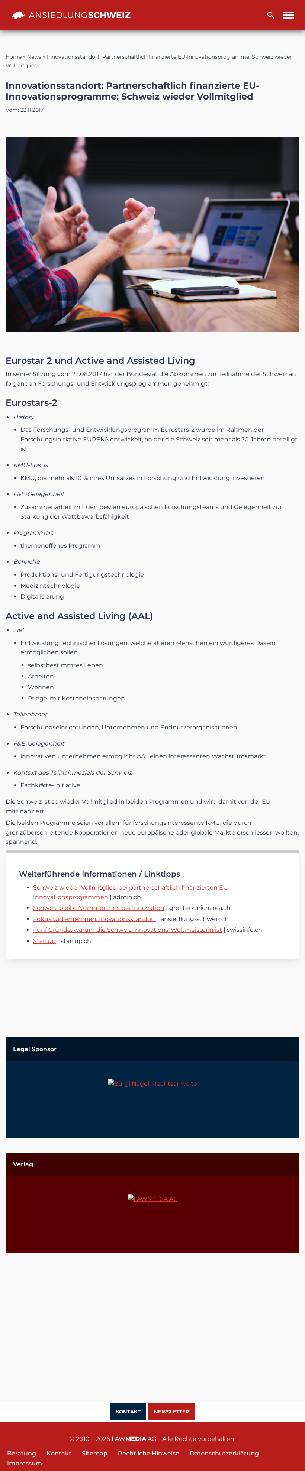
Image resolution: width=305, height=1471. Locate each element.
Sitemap (94, 1453)
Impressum (24, 1463)
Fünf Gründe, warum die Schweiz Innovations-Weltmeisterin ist (127, 929)
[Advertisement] (152, 1320)
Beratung (21, 1453)
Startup (44, 941)
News (34, 57)
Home (14, 57)
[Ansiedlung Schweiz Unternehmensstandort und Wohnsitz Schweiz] (71, 15)
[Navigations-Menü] (288, 15)
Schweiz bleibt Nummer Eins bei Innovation (98, 907)
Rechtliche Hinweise (148, 1453)
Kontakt (128, 1412)
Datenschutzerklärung (224, 1453)
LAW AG (134, 1438)
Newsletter (171, 1412)
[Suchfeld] (270, 15)
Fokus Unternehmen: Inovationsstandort (94, 919)
